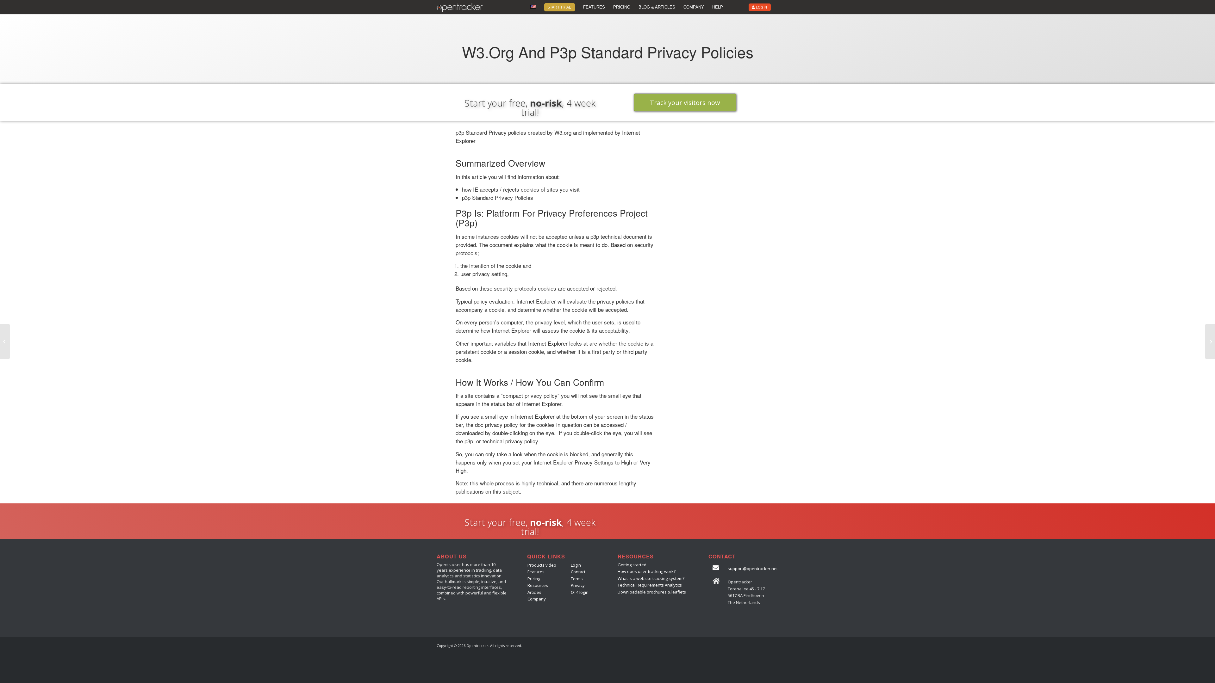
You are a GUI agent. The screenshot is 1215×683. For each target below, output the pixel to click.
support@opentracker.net (753, 568)
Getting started (632, 565)
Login (576, 565)
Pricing (533, 578)
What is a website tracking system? (651, 578)
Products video (541, 565)
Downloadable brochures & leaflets (652, 592)
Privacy (578, 585)
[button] (685, 102)
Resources (537, 585)
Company (536, 599)
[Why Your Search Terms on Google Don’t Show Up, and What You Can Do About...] (5, 341)
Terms (577, 578)
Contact (578, 572)
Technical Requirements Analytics (650, 585)
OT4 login (580, 592)
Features (536, 572)
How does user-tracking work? (647, 571)
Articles (534, 592)
